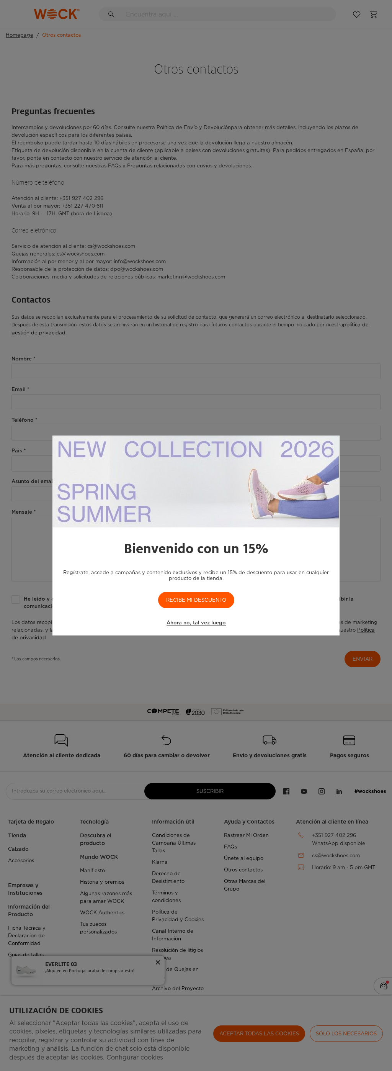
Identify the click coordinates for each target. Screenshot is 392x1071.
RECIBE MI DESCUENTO (196, 600)
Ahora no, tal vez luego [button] (196, 623)
